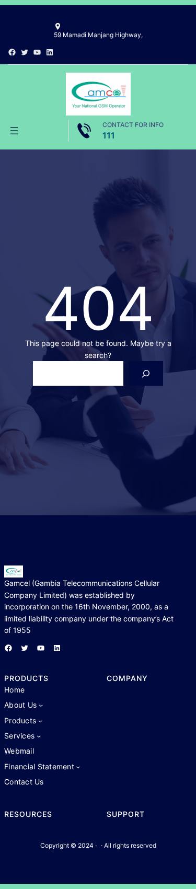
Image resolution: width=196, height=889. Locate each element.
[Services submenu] (39, 736)
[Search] (146, 373)
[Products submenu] (40, 721)
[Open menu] (14, 130)
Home (14, 689)
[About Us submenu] (41, 705)
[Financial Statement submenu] (78, 767)
